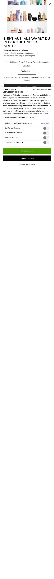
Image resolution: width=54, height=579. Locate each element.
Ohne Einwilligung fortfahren (42, 89)
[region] (27, 333)
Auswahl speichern (27, 158)
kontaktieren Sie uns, (35, 77)
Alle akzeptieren (27, 151)
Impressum (30, 117)
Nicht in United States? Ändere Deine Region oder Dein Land (27, 64)
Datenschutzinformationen (14, 117)
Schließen (50, 4)
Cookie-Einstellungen (27, 164)
